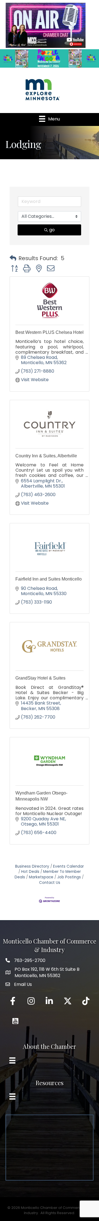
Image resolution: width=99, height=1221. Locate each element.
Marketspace (41, 877)
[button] (13, 258)
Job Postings (69, 877)
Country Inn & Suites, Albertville (46, 455)
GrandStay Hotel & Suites (40, 678)
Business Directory (32, 866)
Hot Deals (30, 871)
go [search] (52, 230)
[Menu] (12, 1060)
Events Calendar (68, 866)
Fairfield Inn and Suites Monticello (48, 579)
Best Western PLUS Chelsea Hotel (49, 332)
